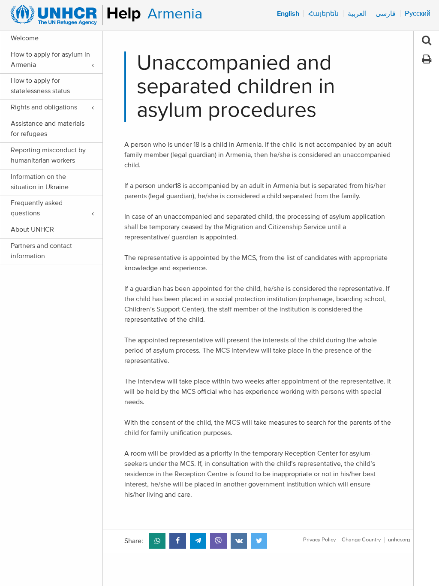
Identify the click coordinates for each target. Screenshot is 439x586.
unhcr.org (399, 540)
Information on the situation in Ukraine (40, 181)
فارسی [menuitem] (386, 13)
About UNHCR (32, 229)
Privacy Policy (319, 540)
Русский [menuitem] (417, 13)
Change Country (361, 540)
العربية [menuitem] (357, 13)
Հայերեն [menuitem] (323, 13)
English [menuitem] (288, 13)
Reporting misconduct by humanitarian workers (48, 155)
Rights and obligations (44, 107)
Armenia (174, 13)
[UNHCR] (71, 15)
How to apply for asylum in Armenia (50, 59)
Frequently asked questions (37, 208)
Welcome (25, 38)
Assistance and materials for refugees (47, 128)
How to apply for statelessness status (40, 85)
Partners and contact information (41, 251)
